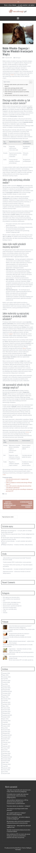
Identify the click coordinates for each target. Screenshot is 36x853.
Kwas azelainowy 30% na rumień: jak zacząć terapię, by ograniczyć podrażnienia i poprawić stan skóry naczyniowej (18, 835)
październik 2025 (7, 691)
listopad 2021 (6, 733)
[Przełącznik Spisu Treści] (30, 82)
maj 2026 (5, 678)
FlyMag (28, 848)
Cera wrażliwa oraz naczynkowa (11, 599)
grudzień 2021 (6, 731)
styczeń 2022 (6, 729)
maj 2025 (5, 700)
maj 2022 (5, 722)
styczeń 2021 (6, 751)
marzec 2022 (6, 726)
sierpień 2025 (6, 695)
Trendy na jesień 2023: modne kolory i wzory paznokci (17, 562)
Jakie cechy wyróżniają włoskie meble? (14, 88)
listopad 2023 (6, 713)
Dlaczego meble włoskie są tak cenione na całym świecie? (16, 85)
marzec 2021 (6, 748)
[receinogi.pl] (18, 11)
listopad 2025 (6, 689)
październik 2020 (7, 757)
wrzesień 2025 (7, 693)
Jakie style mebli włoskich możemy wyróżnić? (15, 90)
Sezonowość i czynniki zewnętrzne (12, 605)
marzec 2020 (6, 769)
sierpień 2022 (6, 717)
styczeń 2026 (6, 686)
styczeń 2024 (6, 709)
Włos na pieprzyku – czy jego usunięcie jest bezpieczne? (18, 569)
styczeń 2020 (6, 773)
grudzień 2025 (6, 688)
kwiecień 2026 (6, 680)
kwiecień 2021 (6, 746)
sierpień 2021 (6, 739)
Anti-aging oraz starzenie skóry (11, 597)
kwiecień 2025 (6, 702)
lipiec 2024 (5, 706)
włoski (12, 74)
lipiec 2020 (5, 762)
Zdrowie (5, 612)
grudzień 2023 (6, 711)
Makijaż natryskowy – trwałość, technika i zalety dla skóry (18, 544)
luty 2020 (5, 771)
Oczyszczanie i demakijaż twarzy (12, 602)
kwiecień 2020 (6, 768)
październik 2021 (7, 735)
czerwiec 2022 (7, 720)
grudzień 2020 (6, 753)
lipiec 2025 (5, 697)
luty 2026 (5, 684)
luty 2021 (5, 749)
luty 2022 (5, 728)
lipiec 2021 (5, 740)
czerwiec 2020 (7, 764)
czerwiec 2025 (7, 698)
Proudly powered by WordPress (13, 848)
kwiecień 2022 (6, 724)
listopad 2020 (6, 755)
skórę (24, 348)
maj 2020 (5, 766)
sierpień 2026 (6, 673)
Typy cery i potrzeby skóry (10, 609)
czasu (4, 474)
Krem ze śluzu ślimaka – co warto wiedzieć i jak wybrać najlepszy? (19, 6)
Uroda (5, 493)
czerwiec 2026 (7, 677)
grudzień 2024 (6, 704)
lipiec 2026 (5, 675)
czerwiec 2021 (7, 742)
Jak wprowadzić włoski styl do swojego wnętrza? (16, 95)
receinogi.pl (17, 57)
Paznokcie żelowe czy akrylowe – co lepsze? (18, 806)
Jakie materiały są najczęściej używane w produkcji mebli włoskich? (17, 92)
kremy (27, 432)
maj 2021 (5, 744)
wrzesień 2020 (7, 759)
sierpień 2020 (6, 760)
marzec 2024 (6, 708)
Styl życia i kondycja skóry (9, 607)
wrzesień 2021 (7, 737)
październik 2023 (7, 715)
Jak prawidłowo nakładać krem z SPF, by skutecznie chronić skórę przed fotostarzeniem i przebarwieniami (17, 801)
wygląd (10, 334)
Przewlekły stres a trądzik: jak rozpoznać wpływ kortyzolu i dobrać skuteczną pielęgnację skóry (17, 795)
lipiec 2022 (5, 719)
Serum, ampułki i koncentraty (10, 604)
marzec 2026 (6, 682)
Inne (4, 600)
